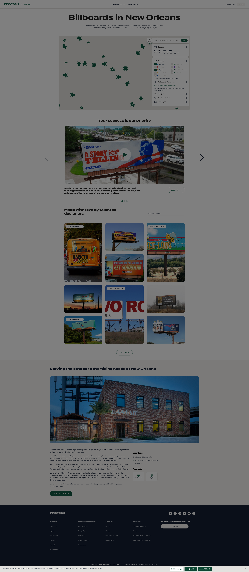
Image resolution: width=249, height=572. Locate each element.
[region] (124, 569)
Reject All (191, 569)
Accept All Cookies (205, 569)
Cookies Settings (176, 569)
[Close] (246, 569)
